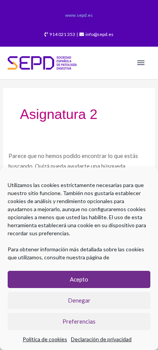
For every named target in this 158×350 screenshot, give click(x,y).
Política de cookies (45, 339)
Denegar (79, 300)
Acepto (79, 279)
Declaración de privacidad (101, 339)
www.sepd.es (79, 15)
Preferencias (79, 321)
